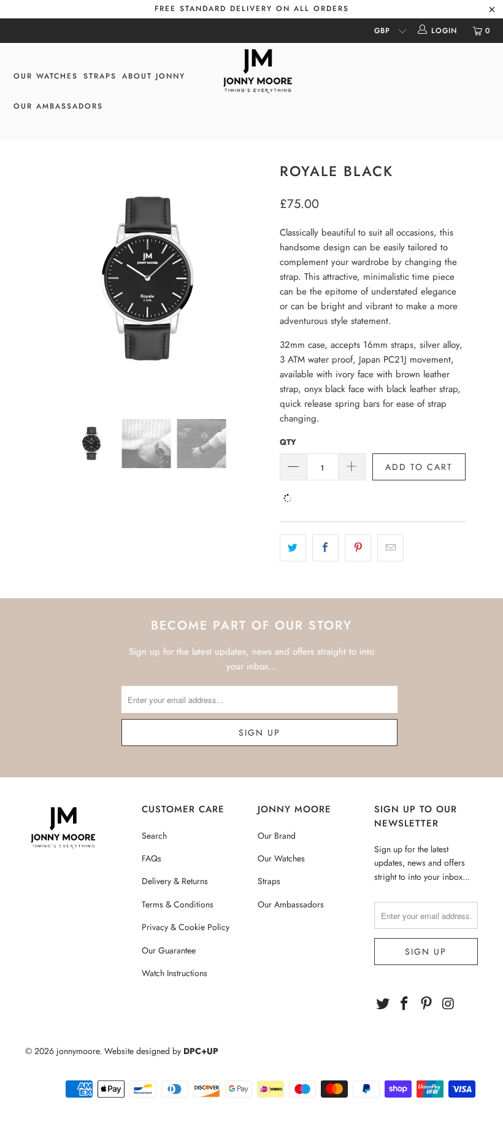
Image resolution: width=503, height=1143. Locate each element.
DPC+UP (200, 1051)
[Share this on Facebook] (325, 547)
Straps (269, 881)
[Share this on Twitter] (293, 547)
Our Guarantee (169, 950)
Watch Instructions (174, 973)
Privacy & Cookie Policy (185, 927)
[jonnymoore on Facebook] (405, 1004)
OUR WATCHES (45, 76)
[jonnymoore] (257, 72)
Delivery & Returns (175, 881)
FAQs (151, 858)
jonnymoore (77, 1051)
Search (154, 835)
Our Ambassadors (291, 904)
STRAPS (100, 76)
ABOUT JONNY (153, 76)
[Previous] (38, 279)
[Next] (255, 279)
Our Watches (281, 858)
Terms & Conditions (177, 904)
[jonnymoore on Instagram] (449, 1004)
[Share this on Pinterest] (358, 547)
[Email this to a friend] (390, 547)
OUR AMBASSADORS (58, 106)
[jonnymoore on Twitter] (383, 1004)
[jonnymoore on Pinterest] (427, 1004)
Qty (288, 442)
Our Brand (277, 835)
